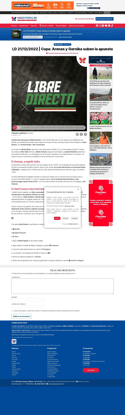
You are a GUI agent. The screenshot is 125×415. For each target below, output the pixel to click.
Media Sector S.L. (74, 224)
